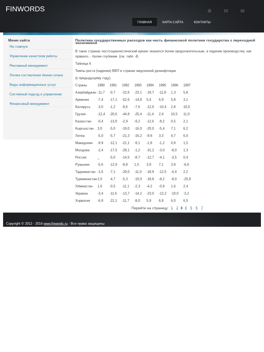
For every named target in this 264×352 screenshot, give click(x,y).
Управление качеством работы (33, 56)
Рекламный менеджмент (29, 66)
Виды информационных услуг (33, 85)
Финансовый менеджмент (30, 104)
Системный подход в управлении (36, 94)
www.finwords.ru (56, 223)
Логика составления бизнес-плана (36, 75)
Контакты (202, 22)
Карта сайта (172, 22)
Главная (144, 22)
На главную (19, 46)
